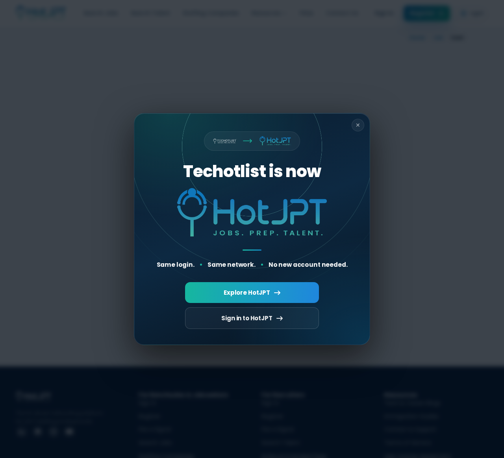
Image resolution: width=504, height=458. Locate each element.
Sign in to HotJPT (246, 318)
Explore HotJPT (247, 292)
